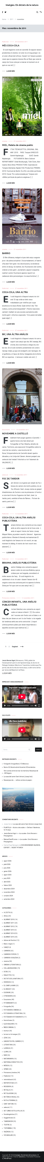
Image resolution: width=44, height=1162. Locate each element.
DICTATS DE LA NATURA (12, 978)
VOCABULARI (8, 1135)
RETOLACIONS (9, 1093)
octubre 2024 (8, 896)
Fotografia (7, 1006)
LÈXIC (6, 1038)
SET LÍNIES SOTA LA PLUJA (13, 1111)
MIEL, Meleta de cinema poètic (17, 145)
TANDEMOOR (8, 1121)
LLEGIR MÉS (7, 673)
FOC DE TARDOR (10, 479)
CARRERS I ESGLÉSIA (11, 958)
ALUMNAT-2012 (9, 926)
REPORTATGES (9, 1083)
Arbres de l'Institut (10, 940)
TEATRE (6, 1125)
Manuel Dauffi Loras (10, 839)
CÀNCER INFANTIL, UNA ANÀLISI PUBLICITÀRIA (19, 603)
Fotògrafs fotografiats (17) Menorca (16, 764)
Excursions (6, 429)
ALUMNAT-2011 (9, 923)
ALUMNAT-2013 (9, 930)
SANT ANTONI (8, 1104)
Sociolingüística (9, 1114)
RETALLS (7, 1090)
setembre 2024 (9, 899)
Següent (15, 646)
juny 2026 (7, 868)
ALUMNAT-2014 (9, 933)
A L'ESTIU (7, 912)
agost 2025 (7, 875)
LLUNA (6, 1052)
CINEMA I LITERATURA (11, 965)
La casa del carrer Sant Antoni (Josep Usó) (18, 776)
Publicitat (5, 42)
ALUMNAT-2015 (9, 937)
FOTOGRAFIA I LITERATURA (13, 1013)
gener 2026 (7, 871)
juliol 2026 (7, 864)
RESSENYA (7, 1086)
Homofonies (8, 1020)
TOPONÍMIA (8, 1128)
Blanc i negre (8, 944)
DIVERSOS (7, 982)
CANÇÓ (6, 947)
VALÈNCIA (7, 1132)
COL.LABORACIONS (10, 968)
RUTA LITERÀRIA (9, 1100)
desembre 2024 (9, 889)
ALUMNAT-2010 (9, 919)
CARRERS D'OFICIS (10, 954)
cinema (4, 141)
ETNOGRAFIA (8, 996)
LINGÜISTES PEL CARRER (12, 1041)
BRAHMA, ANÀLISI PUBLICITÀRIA (19, 563)
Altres (6, 916)
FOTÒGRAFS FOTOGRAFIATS (13, 1017)
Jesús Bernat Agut (10, 833)
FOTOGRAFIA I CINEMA (11, 1010)
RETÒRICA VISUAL (10, 1097)
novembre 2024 (9, 892)
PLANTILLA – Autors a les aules (14, 827)
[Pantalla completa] (39, 705)
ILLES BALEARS (9, 1024)
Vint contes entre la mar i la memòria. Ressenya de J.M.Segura (21, 772)
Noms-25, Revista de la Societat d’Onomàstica (19, 767)
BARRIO (6, 253)
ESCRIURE (7, 992)
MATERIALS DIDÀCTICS (12, 1062)
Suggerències (8, 1118)
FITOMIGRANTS (9, 1003)
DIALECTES (7, 975)
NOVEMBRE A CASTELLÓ (15, 433)
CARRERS (7, 951)
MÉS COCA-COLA (10, 45)
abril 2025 (7, 882)
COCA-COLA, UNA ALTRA (15, 292)
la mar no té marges (10, 1034)
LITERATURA (8, 1045)
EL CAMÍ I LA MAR (9, 985)
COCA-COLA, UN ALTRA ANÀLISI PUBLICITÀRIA (18, 519)
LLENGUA (7, 1048)
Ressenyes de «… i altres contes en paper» (18, 780)
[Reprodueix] (5, 705)
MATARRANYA (8, 1059)
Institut (6, 1031)
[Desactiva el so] (36, 705)
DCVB (6, 972)
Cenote (21, 1157)
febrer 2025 (8, 885)
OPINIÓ (6, 1069)
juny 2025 (7, 878)
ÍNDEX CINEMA (8, 1027)
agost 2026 (7, 861)
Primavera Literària (8, 598)
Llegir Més (10, 71)
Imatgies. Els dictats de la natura (22, 5)
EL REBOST (8, 989)
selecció (5, 475)
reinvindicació (8, 1079)
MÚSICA (6, 1065)
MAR (5, 1055)
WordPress (7, 1158)
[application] (22, 696)
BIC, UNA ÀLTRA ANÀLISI (15, 334)
